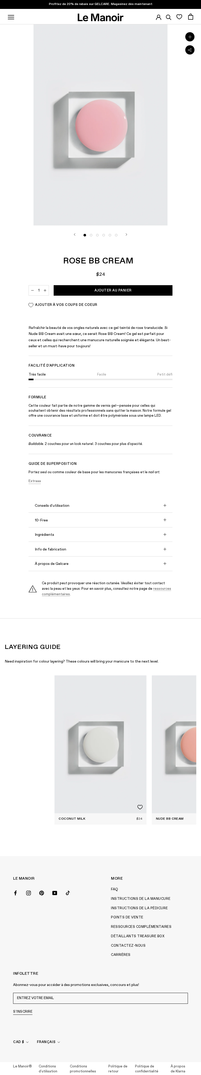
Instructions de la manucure (140, 899)
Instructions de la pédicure (139, 908)
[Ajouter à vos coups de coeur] (140, 807)
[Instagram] (28, 892)
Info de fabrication (50, 549)
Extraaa (35, 481)
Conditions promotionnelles (83, 1069)
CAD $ (18, 1042)
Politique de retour (117, 1069)
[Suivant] (126, 234)
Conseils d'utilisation (52, 506)
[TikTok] (67, 892)
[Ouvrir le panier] (190, 17)
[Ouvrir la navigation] (11, 16)
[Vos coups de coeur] (179, 16)
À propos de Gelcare (52, 564)
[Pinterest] (41, 892)
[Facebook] (15, 892)
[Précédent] (74, 234)
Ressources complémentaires (141, 927)
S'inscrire (22, 1011)
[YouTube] (54, 892)
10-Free (41, 520)
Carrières (121, 955)
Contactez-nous (128, 945)
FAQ (114, 889)
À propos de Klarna (178, 1069)
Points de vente (127, 917)
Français (46, 1042)
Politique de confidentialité (146, 1069)
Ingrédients (44, 535)
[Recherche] (168, 16)
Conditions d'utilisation (48, 1069)
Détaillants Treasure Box (137, 936)
